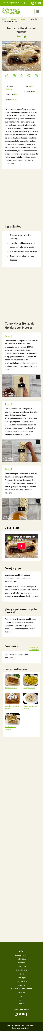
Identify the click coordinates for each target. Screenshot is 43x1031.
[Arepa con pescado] (12, 680)
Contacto (21, 1004)
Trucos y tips (21, 981)
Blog (21, 996)
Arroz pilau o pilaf (29, 688)
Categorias (21, 966)
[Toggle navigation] (38, 11)
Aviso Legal (30, 1025)
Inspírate (21, 985)
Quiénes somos (21, 955)
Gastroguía (21, 978)
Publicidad (21, 959)
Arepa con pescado (11, 688)
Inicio (4, 19)
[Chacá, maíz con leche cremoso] (30, 698)
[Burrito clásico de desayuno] (12, 719)
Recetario (21, 993)
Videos (21, 1000)
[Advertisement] (21, 196)
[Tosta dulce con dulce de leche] (12, 698)
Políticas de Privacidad (15, 1025)
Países (21, 974)
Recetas (13, 19)
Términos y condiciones (20, 1028)
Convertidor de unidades (21, 989)
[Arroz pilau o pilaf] (30, 680)
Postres (22, 19)
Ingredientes (21, 970)
